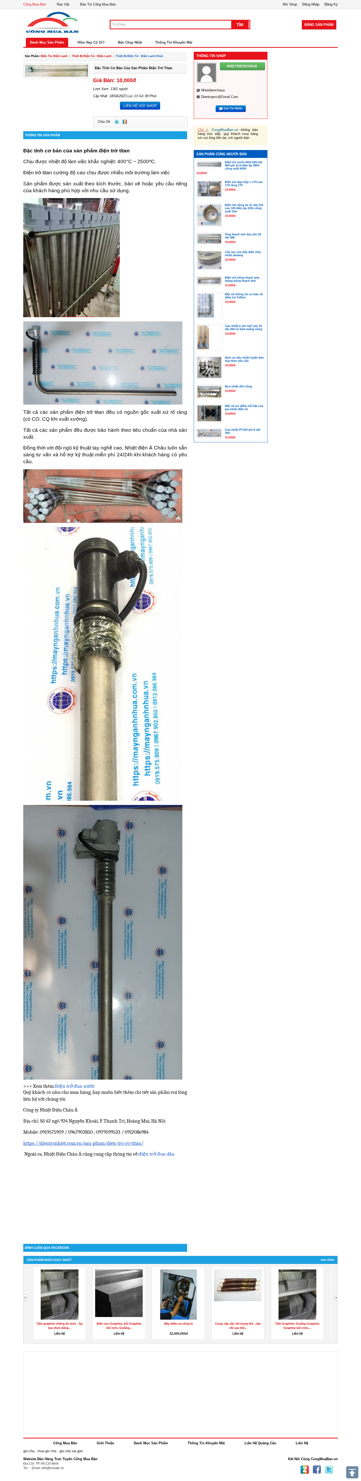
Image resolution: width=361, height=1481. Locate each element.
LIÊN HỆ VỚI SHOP (140, 106)
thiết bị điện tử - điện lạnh (92, 56)
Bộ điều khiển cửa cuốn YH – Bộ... (238, 1323)
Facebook (317, 1469)
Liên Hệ (302, 1443)
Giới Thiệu (105, 1443)
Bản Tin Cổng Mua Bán (98, 4)
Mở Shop (290, 4)
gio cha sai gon (71, 1451)
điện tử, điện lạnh (54, 56)
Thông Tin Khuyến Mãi (173, 42)
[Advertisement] (105, 1199)
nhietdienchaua (213, 90)
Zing (125, 122)
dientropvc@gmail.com (219, 97)
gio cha (28, 1451)
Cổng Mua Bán (34, 4)
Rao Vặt (63, 4)
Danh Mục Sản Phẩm (47, 42)
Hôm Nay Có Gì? (91, 42)
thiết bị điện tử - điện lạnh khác (139, 56)
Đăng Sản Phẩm (319, 25)
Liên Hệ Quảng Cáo (260, 1443)
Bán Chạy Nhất (130, 42)
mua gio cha (47, 1451)
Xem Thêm (327, 1259)
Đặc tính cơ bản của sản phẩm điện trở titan (133, 68)
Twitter (117, 122)
